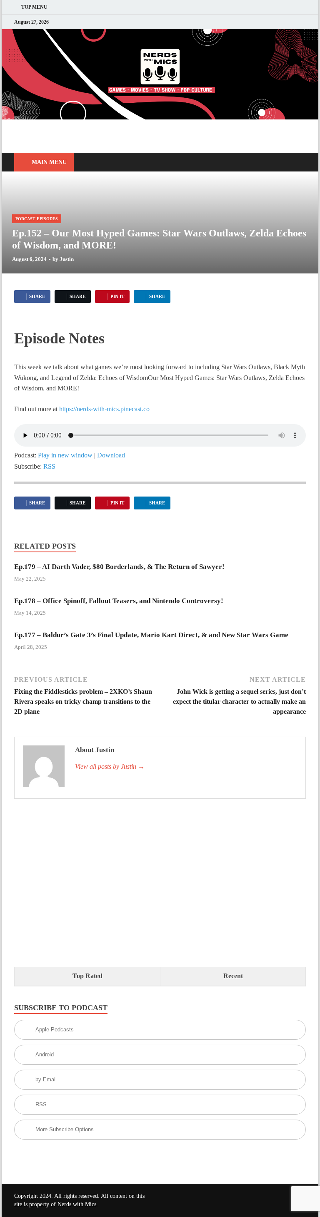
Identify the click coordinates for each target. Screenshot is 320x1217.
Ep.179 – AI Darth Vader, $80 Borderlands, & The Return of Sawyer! (119, 567)
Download (111, 455)
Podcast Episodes (36, 218)
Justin (67, 259)
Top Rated (87, 975)
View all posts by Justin (110, 766)
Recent (233, 975)
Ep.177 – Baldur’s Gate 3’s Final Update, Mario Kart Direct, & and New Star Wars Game (151, 635)
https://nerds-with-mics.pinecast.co (104, 408)
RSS (49, 466)
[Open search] (297, 162)
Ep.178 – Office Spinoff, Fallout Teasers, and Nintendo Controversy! (118, 601)
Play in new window (65, 455)
